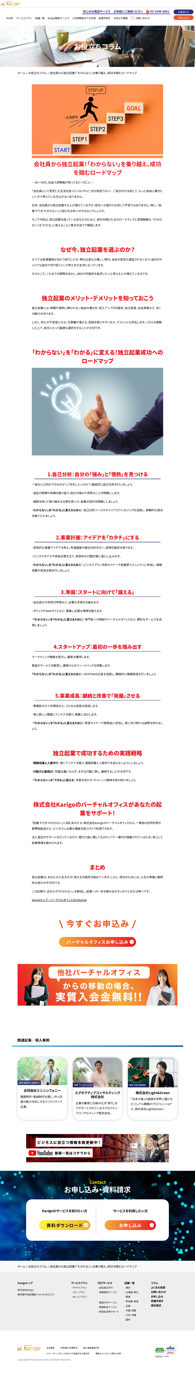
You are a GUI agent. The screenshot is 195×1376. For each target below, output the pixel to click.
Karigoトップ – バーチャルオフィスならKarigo (59, 900)
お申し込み (183, 17)
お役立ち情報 (120, 18)
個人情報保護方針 (91, 1347)
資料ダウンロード (65, 1225)
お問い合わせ (142, 18)
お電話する (183, 12)
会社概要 (50, 1347)
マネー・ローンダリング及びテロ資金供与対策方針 (68, 1353)
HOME (9, 18)
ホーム (22, 73)
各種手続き (104, 18)
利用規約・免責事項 (68, 1347)
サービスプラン (24, 18)
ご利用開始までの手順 (84, 18)
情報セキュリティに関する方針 (108, 1353)
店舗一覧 (40, 18)
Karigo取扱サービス (58, 18)
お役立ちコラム (37, 73)
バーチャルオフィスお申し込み (97, 942)
